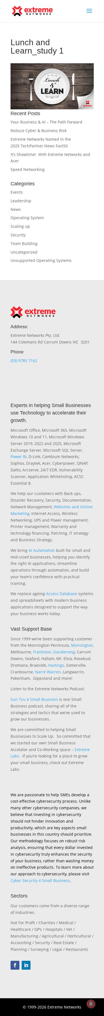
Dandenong (64, 651)
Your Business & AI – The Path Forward (46, 122)
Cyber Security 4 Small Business (40, 880)
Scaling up (20, 226)
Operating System (27, 217)
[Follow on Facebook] (15, 965)
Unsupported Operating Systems (41, 260)
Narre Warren (48, 671)
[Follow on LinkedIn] (26, 965)
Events (17, 192)
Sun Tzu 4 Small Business (34, 699)
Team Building (24, 243)
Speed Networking (28, 169)
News (16, 209)
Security (18, 234)
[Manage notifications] (91, 1003)
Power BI (19, 456)
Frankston (42, 651)
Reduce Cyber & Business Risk (39, 130)
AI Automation (42, 550)
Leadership (21, 200)
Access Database (61, 593)
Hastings (56, 665)
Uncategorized (24, 252)
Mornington (82, 645)
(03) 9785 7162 (24, 360)
